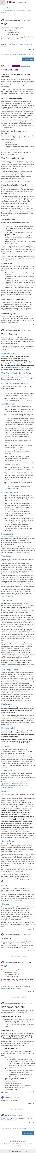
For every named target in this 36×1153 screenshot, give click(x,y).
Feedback (5, 747)
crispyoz (7, 1097)
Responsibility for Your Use (17, 367)
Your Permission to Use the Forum (16, 373)
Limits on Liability (11, 364)
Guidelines (7, 1144)
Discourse (21, 944)
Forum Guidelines (18, 44)
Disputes (26, 369)
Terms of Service (16, 988)
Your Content (7, 600)
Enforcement (7, 534)
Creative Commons (17, 652)
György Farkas (9, 1115)
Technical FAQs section (23, 1019)
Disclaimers (6, 362)
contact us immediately (23, 552)
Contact (25, 751)
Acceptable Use (13, 400)
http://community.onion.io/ (11, 339)
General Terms (8, 787)
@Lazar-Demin (5, 1118)
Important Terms (8, 353)
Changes (5, 904)
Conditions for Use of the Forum (15, 383)
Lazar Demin (8, 20)
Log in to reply (28, 59)
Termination (6, 771)
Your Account (7, 556)
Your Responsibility (9, 670)
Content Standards (26, 400)
